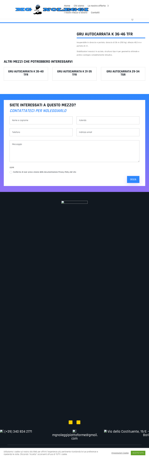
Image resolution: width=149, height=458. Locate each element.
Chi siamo (79, 6)
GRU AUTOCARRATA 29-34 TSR (123, 73)
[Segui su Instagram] (78, 422)
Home (67, 6)
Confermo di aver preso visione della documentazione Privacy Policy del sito (45, 172)
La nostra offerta (97, 6)
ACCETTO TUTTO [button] (138, 453)
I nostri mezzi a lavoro (75, 13)
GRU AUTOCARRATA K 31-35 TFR (74, 73)
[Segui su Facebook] (70, 422)
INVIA (133, 179)
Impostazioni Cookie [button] (120, 453)
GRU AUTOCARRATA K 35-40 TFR (26, 73)
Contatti (95, 13)
